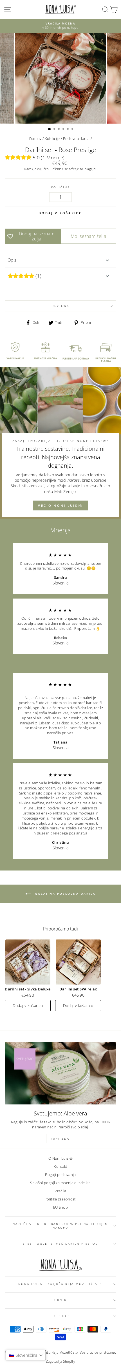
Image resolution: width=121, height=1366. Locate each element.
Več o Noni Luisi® (60, 505)
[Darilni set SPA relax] (78, 962)
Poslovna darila (76, 138)
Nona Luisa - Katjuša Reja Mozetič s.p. (60, 1284)
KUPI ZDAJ (60, 1138)
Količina (60, 187)
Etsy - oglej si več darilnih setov (60, 1244)
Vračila (60, 1190)
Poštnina (57, 169)
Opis (12, 260)
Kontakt (60, 1166)
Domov (35, 138)
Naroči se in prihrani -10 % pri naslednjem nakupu (61, 1225)
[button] (26, 1355)
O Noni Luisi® (60, 1158)
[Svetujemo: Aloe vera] (60, 1073)
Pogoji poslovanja (60, 1174)
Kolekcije (52, 138)
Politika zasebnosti (60, 1199)
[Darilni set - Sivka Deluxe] (28, 962)
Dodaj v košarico (28, 1005)
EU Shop (60, 1207)
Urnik (60, 1300)
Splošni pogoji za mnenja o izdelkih (60, 1182)
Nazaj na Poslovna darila (64, 894)
